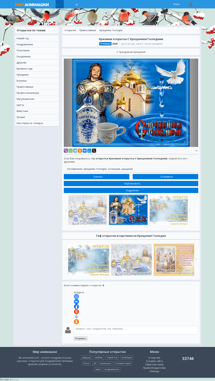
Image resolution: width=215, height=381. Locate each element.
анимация (126, 357)
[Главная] (35, 4)
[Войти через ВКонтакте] (76, 301)
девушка (86, 357)
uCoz (16, 379)
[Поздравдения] (85, 4)
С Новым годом (123, 363)
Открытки (70, 30)
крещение (127, 168)
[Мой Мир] (89, 151)
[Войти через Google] (76, 316)
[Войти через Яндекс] (76, 311)
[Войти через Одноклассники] (76, 321)
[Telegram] (75, 151)
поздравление (111, 369)
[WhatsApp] (71, 151)
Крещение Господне (111, 30)
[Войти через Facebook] (76, 306)
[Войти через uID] (76, 296)
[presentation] (66, 259)
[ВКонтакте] (85, 151)
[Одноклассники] (80, 151)
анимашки (105, 363)
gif (95, 363)
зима (97, 369)
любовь (99, 357)
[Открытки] (60, 4)
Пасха (86, 363)
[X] (94, 151)
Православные (87, 30)
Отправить (80, 338)
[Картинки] (68, 4)
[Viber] (66, 151)
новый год (112, 357)
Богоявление (74, 168)
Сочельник (114, 168)
